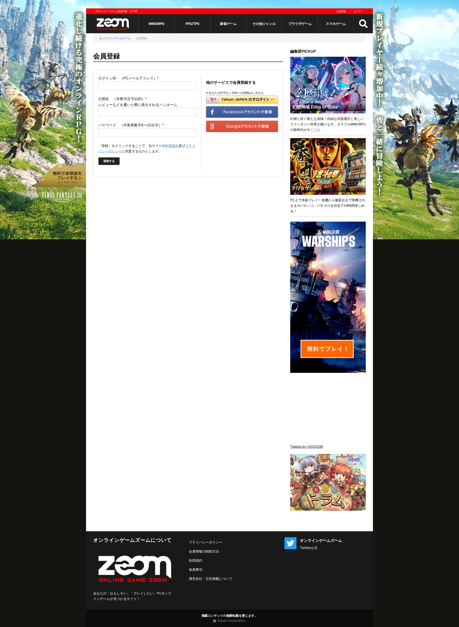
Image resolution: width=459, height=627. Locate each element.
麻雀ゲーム (228, 24)
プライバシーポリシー (205, 542)
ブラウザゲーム (300, 24)
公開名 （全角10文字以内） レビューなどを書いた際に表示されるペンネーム (137, 101)
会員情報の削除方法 (204, 551)
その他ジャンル (264, 24)
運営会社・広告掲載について (210, 579)
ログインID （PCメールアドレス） (128, 78)
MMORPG (156, 24)
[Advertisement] (328, 409)
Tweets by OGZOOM (306, 446)
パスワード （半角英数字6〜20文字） (131, 125)
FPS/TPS (192, 24)
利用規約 (172, 146)
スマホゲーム (336, 24)
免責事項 (195, 569)
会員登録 (341, 11)
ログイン (358, 11)
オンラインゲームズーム (115, 38)
